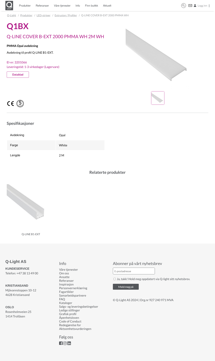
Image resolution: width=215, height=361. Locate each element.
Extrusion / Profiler (66, 15)
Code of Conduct (70, 321)
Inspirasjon (66, 284)
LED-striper (43, 15)
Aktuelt (107, 5)
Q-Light (11, 15)
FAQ (62, 299)
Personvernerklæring (73, 288)
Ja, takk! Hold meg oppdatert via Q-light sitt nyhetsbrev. (153, 279)
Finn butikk (91, 5)
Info (78, 5)
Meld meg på (125, 286)
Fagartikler (66, 292)
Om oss (64, 273)
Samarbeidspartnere (72, 295)
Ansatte (64, 277)
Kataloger (65, 303)
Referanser (42, 5)
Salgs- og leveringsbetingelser (78, 306)
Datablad (17, 74)
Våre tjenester (62, 5)
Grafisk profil (67, 314)
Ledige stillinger (69, 310)
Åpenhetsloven (69, 317)
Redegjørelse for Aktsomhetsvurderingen (75, 327)
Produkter (25, 5)
